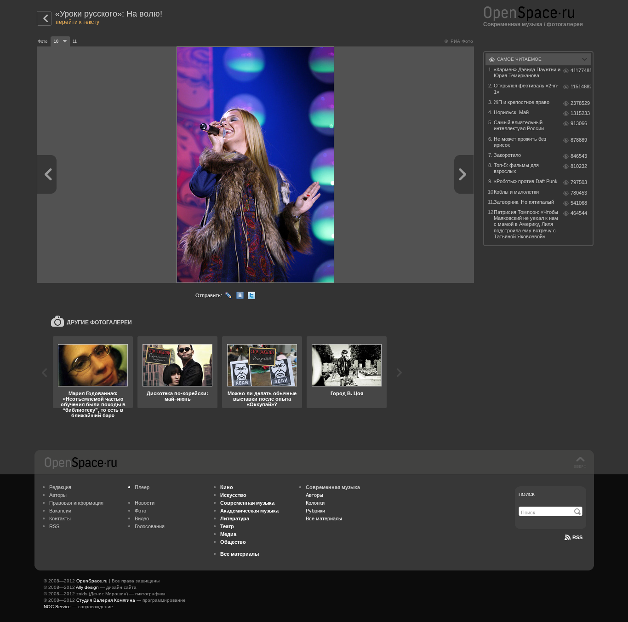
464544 (579, 213)
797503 (579, 182)
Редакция (60, 487)
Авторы (58, 495)
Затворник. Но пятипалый (524, 202)
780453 (579, 193)
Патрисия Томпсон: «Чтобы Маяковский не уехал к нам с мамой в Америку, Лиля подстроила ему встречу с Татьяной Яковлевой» (526, 224)
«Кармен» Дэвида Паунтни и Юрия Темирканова (527, 72)
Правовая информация (76, 503)
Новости (144, 503)
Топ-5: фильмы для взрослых (516, 168)
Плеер (142, 487)
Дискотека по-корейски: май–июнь (177, 396)
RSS (54, 526)
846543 (579, 156)
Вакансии (60, 510)
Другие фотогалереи (99, 322)
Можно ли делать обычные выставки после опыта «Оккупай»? (262, 399)
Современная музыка (512, 24)
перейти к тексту (77, 22)
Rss (577, 537)
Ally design (87, 587)
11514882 (581, 86)
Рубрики (315, 510)
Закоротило (507, 155)
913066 (579, 123)
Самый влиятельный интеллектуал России (519, 125)
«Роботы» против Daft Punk (526, 181)
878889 (579, 140)
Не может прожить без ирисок (520, 142)
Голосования (150, 526)
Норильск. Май (511, 112)
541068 (579, 203)
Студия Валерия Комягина (105, 600)
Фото (140, 510)
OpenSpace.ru (92, 580)
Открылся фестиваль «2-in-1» (526, 88)
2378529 (580, 103)
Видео (142, 518)
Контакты (60, 518)
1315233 (580, 113)
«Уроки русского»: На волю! (108, 13)
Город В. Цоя (347, 393)
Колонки (315, 503)
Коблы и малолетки (516, 192)
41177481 (581, 70)
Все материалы (324, 518)
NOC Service (57, 606)
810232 (579, 166)
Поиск (527, 494)
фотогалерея (565, 24)
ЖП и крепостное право (521, 102)
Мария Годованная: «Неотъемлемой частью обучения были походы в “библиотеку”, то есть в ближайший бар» (93, 404)
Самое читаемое (519, 59)
